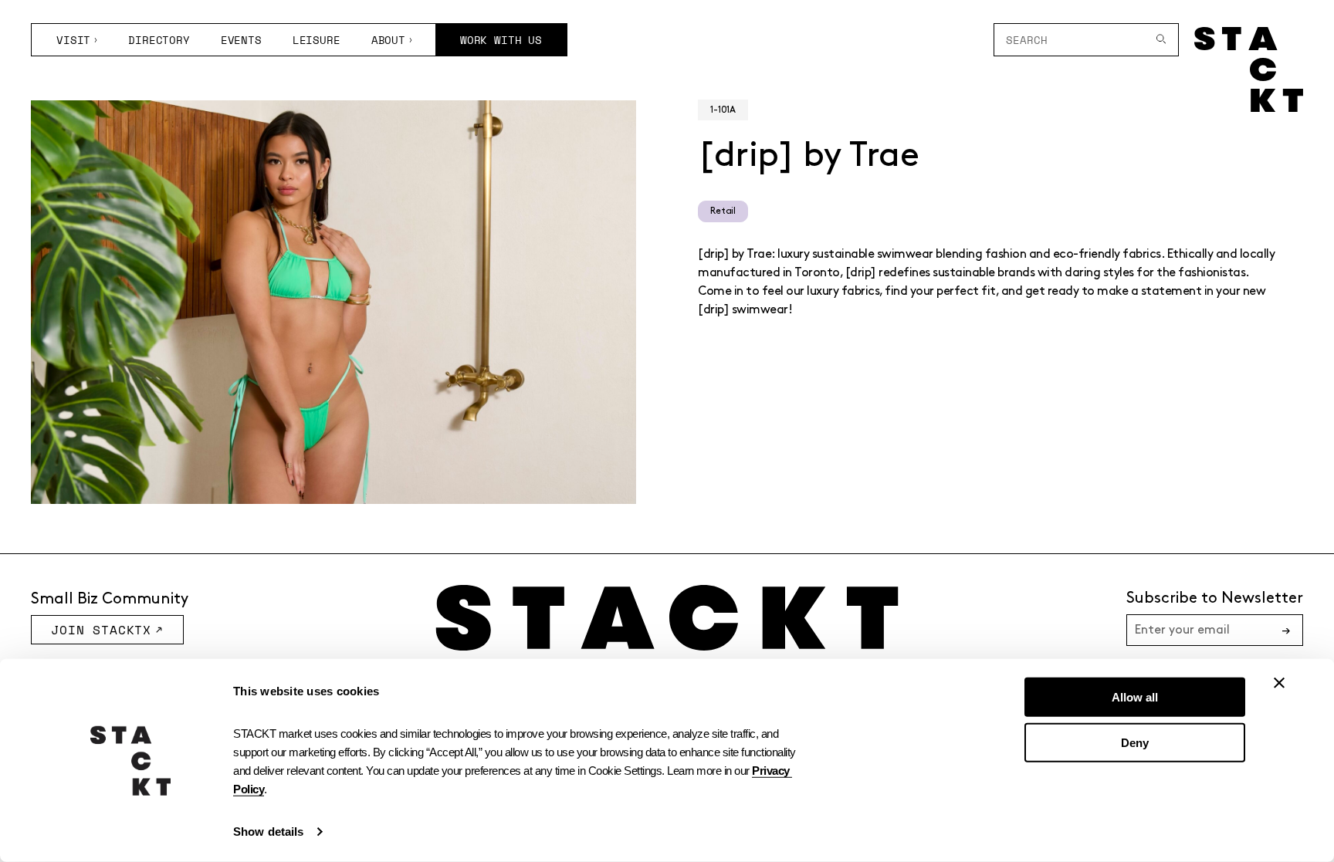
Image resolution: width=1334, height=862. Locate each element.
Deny (1135, 742)
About (388, 40)
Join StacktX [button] (101, 629)
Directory (159, 40)
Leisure (316, 40)
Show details (268, 831)
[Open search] (1161, 40)
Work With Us (501, 40)
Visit (73, 40)
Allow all (1135, 697)
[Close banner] (1279, 683)
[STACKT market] (667, 618)
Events (241, 40)
